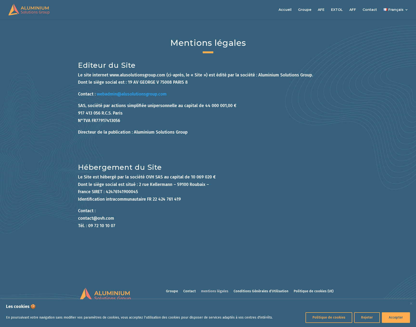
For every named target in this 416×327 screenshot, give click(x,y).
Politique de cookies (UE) (313, 291)
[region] (208, 313)
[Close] (411, 303)
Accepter (396, 317)
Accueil (285, 10)
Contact (370, 10)
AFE (321, 10)
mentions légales (214, 291)
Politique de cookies (328, 317)
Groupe (304, 10)
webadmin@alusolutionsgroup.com (132, 94)
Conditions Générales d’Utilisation (261, 291)
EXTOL (337, 10)
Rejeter (367, 317)
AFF (352, 10)
